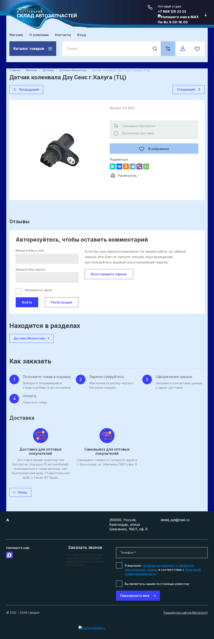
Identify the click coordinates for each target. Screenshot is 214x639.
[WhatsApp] (146, 166)
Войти (27, 302)
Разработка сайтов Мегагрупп (186, 612)
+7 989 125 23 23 (172, 11)
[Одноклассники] (126, 166)
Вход (81, 35)
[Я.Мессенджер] (113, 166)
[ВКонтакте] (119, 166)
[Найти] (155, 48)
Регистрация (61, 302)
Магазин (16, 35)
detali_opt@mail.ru (175, 520)
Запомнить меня (38, 290)
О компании (39, 35)
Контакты (63, 35)
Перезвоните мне (134, 596)
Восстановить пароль (109, 274)
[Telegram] (133, 166)
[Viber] (139, 166)
